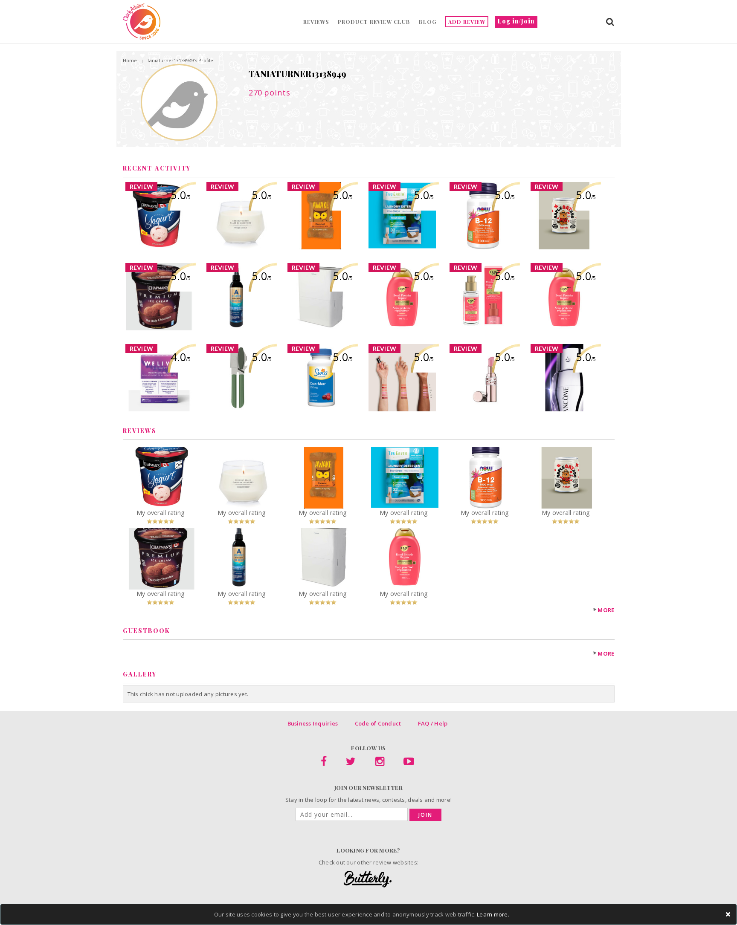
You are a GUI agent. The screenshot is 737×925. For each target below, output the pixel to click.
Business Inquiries (312, 723)
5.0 (181, 195)
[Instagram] (380, 763)
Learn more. (493, 914)
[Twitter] (351, 763)
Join (425, 814)
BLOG (428, 21)
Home (130, 60)
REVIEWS (316, 21)
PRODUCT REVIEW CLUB (374, 21)
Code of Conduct (378, 723)
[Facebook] (323, 763)
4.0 (181, 357)
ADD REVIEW (466, 21)
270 (269, 92)
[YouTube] (408, 763)
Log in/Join (516, 21)
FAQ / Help (433, 723)
